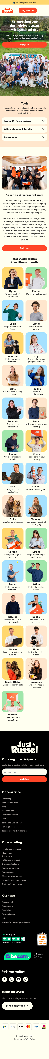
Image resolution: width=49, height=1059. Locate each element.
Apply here (24, 45)
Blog (4, 807)
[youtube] (18, 979)
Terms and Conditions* (12, 823)
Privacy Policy (8, 827)
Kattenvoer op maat (11, 860)
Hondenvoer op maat (11, 849)
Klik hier (32, 2)
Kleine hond (7, 853)
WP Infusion (30, 1039)
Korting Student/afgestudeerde (16, 922)
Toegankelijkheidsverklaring (14, 831)
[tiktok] (25, 979)
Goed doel (6, 910)
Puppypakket (8, 872)
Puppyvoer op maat (10, 868)
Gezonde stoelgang (10, 864)
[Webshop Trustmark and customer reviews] (24, 956)
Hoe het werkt (8, 811)
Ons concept (7, 906)
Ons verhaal (7, 902)
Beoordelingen (8, 914)
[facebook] (4, 979)
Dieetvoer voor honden (12, 876)
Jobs (4, 918)
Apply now (24, 248)
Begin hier (26, 10)
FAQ (4, 819)
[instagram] (11, 979)
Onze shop (6, 799)
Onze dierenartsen (10, 815)
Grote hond (7, 856)
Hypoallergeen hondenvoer (14, 880)
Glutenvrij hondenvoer (12, 884)
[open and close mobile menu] (45, 10)
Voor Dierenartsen (10, 803)
